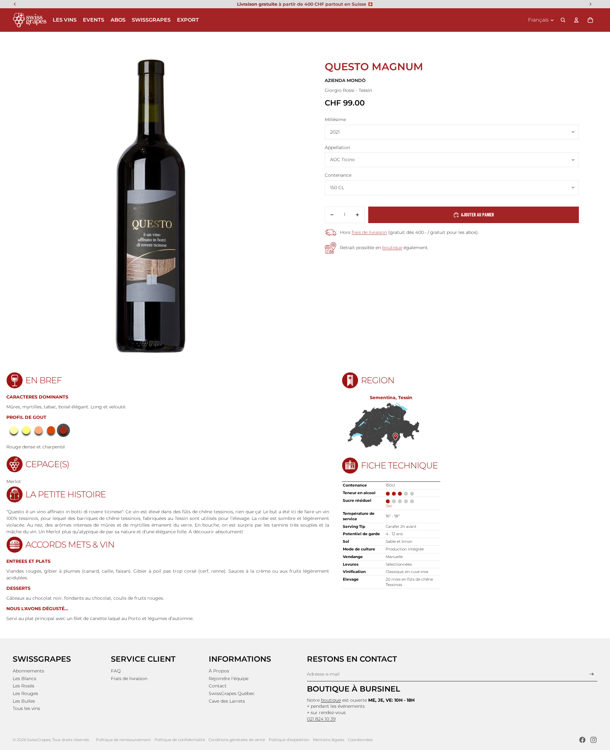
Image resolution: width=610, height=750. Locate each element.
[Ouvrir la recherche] (563, 20)
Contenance (338, 175)
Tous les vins (26, 708)
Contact (218, 686)
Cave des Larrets (227, 701)
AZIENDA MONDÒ (345, 80)
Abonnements (28, 671)
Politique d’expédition (289, 739)
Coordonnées (360, 739)
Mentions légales (328, 739)
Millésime (335, 119)
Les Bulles (24, 701)
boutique (392, 247)
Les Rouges (25, 693)
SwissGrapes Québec (232, 693)
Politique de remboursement (123, 739)
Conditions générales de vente (236, 739)
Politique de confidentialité (179, 739)
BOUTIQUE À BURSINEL (353, 688)
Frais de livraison (129, 678)
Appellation (337, 147)
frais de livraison (369, 232)
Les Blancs (24, 678)
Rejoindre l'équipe (228, 678)
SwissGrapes (39, 739)
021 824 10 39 (321, 719)
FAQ (116, 671)
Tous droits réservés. (71, 739)
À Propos (219, 671)
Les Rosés (23, 686)
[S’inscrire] (591, 674)
